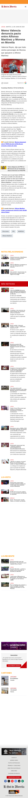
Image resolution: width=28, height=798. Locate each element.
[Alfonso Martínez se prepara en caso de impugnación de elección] (5, 265)
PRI (13, 231)
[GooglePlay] (22, 781)
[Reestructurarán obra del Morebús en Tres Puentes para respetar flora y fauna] (5, 562)
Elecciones (5, 231)
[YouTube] (12, 781)
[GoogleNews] (15, 781)
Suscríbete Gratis (14, 665)
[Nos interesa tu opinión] (14, 751)
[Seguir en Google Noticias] (25, 83)
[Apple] (19, 781)
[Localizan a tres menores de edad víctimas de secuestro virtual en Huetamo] (5, 314)
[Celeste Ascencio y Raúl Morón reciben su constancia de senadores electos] (5, 257)
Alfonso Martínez (7, 235)
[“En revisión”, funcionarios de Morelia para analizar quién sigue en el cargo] (5, 272)
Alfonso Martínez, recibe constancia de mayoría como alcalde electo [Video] (14, 210)
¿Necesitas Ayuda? (14, 777)
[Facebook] (5, 781)
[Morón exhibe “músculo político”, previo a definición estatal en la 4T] (5, 331)
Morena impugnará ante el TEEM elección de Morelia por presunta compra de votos (13, 143)
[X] (9, 781)
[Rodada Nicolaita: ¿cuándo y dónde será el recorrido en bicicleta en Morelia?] (5, 569)
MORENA (21, 231)
